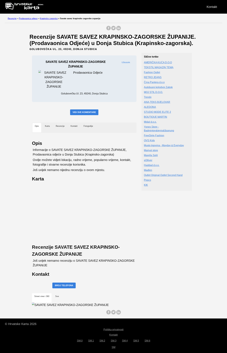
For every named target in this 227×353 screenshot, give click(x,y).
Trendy (147, 97)
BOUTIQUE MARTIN (155, 117)
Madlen (148, 170)
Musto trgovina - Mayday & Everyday (164, 145)
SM (113, 347)
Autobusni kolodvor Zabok (158, 87)
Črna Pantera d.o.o (154, 82)
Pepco (147, 180)
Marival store (151, 150)
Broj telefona (64, 285)
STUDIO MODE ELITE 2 (157, 112)
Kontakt (212, 7)
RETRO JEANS (153, 77)
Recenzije (12, 18)
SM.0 (80, 340)
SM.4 (125, 340)
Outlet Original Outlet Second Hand (163, 175)
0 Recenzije (126, 62)
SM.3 (113, 340)
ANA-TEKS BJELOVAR (157, 102)
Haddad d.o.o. (151, 165)
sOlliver (148, 160)
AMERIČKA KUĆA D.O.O (158, 62)
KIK (146, 185)
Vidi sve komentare (84, 112)
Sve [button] (57, 296)
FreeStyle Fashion (154, 135)
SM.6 (147, 340)
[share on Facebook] (108, 29)
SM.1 (91, 340)
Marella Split (151, 155)
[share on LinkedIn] (118, 29)
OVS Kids (149, 140)
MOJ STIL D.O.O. (153, 92)
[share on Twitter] (113, 29)
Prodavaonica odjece (28, 18)
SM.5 (136, 340)
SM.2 (102, 340)
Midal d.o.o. (150, 122)
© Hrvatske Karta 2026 (20, 324)
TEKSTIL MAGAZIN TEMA (158, 67)
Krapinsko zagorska (49, 18)
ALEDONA (150, 107)
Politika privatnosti (113, 329)
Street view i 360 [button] (41, 296)
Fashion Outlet (152, 72)
